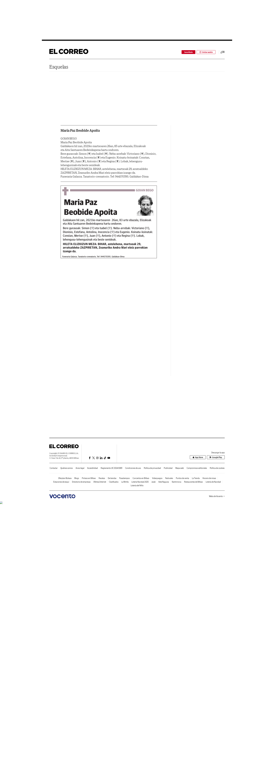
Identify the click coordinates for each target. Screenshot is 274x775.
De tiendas (112, 478)
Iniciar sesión (207, 52)
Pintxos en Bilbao (89, 478)
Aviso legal (80, 468)
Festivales (169, 478)
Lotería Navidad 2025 (140, 482)
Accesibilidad (92, 468)
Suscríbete (188, 52)
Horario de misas (209, 478)
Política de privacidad (152, 468)
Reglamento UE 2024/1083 (111, 468)
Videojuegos (157, 478)
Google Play (217, 457)
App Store (199, 457)
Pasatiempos (124, 478)
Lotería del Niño (137, 485)
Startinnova (176, 482)
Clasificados (113, 482)
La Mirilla (125, 482)
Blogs (76, 478)
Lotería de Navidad (213, 482)
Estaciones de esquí (61, 482)
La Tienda (196, 478)
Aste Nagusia (163, 482)
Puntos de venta (182, 478)
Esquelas (58, 66)
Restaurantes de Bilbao (193, 482)
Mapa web (179, 468)
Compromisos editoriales (197, 468)
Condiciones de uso (133, 468)
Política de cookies (217, 468)
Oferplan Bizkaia (65, 478)
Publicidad (168, 468)
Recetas (102, 478)
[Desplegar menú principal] (223, 52)
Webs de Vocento (216, 496)
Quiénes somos (66, 468)
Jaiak (153, 482)
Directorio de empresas (81, 482)
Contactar (54, 468)
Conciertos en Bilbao (141, 478)
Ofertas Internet (99, 482)
